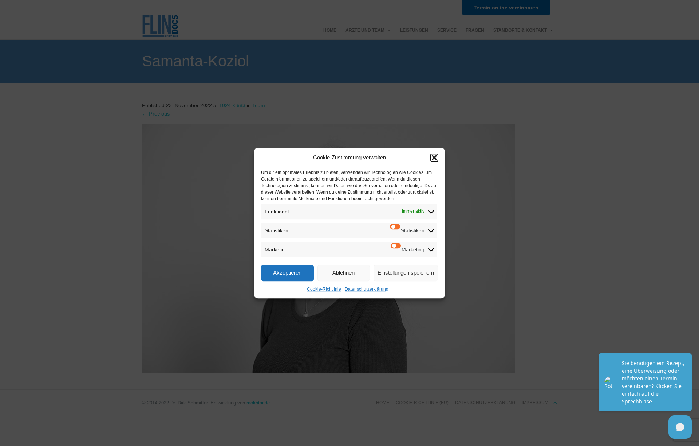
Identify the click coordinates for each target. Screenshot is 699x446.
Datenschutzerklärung (366, 289)
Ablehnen (343, 272)
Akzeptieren (287, 272)
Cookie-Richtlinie (324, 289)
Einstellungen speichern (406, 272)
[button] (434, 157)
